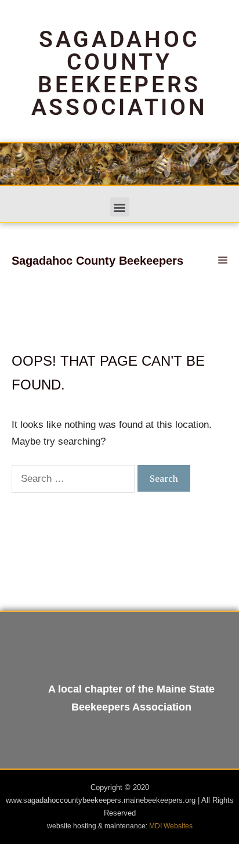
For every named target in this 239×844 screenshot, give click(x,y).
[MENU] (221, 260)
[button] (119, 207)
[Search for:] (74, 478)
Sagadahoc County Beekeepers (97, 260)
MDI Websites (171, 826)
